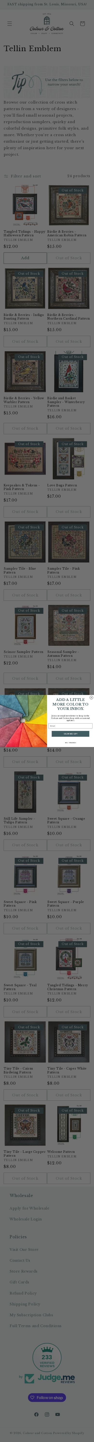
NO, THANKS (70, 743)
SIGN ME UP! (70, 734)
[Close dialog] (91, 697)
